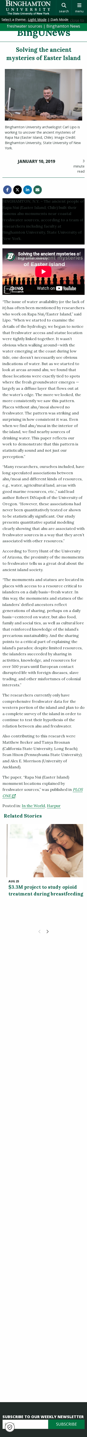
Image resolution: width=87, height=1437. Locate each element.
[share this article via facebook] (7, 189)
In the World (33, 805)
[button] (10, 1427)
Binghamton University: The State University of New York (28, 7)
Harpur (54, 805)
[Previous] (40, 931)
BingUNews (43, 32)
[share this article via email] (37, 189)
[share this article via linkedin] (27, 189)
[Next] (47, 931)
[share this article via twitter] (17, 189)
